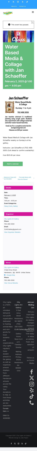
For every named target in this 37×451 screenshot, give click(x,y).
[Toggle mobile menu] (33, 12)
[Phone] (31, 402)
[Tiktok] (31, 396)
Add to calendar (13, 164)
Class (6, 206)
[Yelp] (31, 390)
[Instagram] (31, 384)
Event (10, 206)
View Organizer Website (12, 232)
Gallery (15, 206)
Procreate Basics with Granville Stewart (24, 178)
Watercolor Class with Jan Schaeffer (10, 178)
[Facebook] (31, 371)
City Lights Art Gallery (11, 219)
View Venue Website (11, 283)
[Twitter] (31, 378)
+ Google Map (10, 275)
